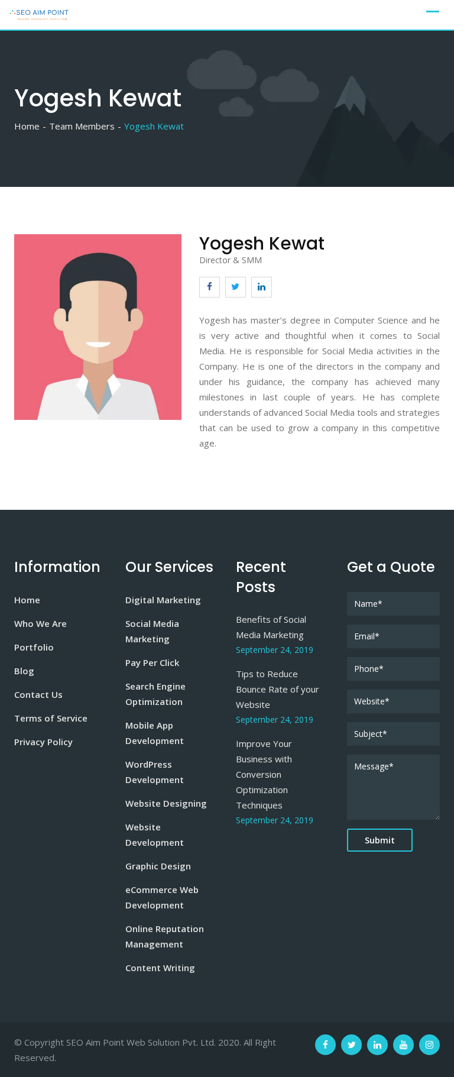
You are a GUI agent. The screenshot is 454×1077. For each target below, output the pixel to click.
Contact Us (38, 694)
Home (27, 600)
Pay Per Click (152, 662)
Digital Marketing (163, 600)
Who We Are (40, 623)
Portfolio (34, 647)
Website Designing (166, 803)
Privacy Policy (43, 742)
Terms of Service (50, 718)
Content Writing (160, 967)
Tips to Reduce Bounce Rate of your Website (277, 689)
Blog (24, 671)
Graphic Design (158, 866)
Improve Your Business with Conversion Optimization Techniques (264, 774)
